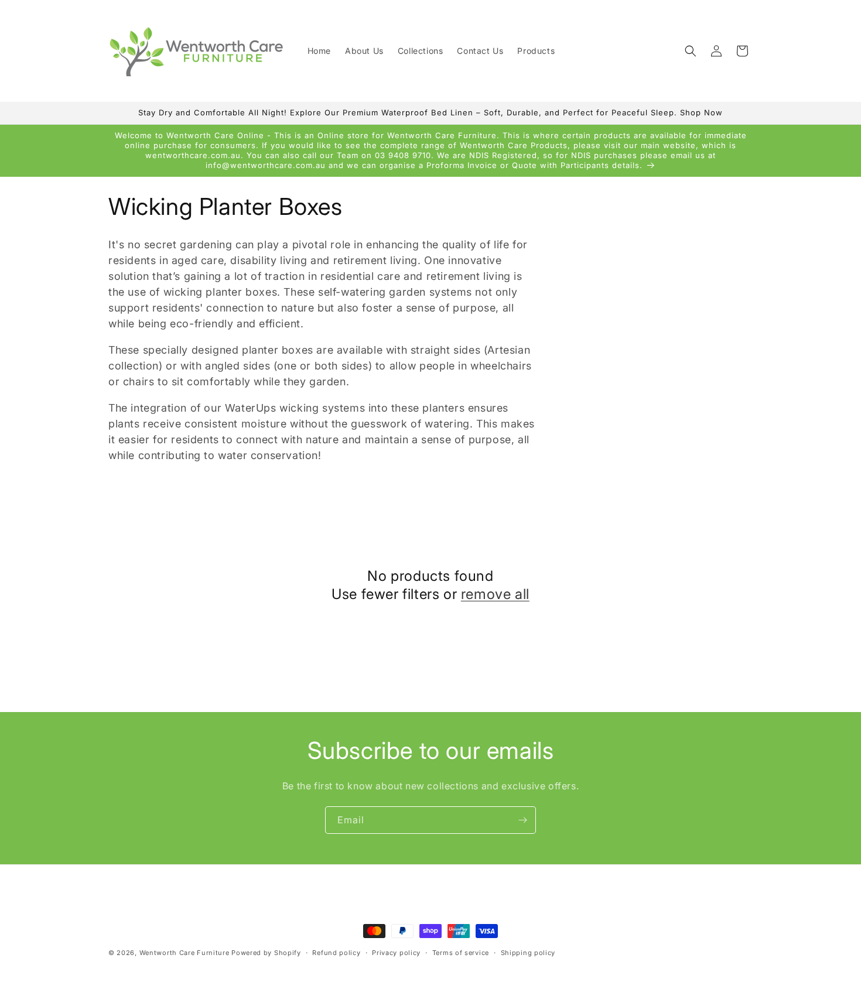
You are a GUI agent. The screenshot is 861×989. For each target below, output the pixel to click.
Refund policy (336, 953)
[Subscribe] (522, 820)
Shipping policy (528, 953)
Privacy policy (396, 953)
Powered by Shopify (266, 953)
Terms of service (460, 953)
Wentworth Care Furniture (184, 953)
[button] (690, 51)
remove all (495, 594)
